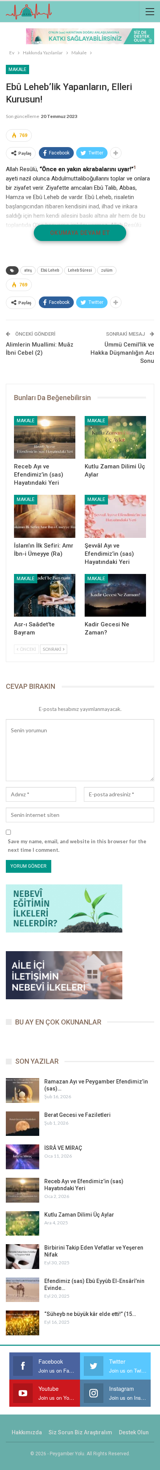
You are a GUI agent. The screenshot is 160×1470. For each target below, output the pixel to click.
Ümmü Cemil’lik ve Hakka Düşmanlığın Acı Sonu (122, 352)
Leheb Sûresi (80, 270)
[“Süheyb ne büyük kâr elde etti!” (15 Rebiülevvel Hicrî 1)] (22, 1323)
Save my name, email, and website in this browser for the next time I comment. (77, 845)
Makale (17, 69)
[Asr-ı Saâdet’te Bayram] (44, 595)
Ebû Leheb (50, 270)
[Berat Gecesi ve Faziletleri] (22, 1123)
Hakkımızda (27, 1432)
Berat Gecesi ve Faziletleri (77, 1115)
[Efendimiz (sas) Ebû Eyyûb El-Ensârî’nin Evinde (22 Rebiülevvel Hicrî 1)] (22, 1290)
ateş (28, 270)
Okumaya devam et (80, 233)
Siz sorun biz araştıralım (80, 1432)
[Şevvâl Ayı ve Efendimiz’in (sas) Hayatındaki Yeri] (115, 516)
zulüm (107, 270)
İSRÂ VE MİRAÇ (63, 1148)
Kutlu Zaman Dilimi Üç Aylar (79, 1215)
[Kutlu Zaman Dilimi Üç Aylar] (115, 437)
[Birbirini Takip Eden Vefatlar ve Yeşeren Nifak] (22, 1256)
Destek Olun (134, 1432)
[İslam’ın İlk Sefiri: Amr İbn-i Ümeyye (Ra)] (44, 516)
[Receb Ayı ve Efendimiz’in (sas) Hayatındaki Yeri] (44, 437)
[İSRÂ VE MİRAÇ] (22, 1156)
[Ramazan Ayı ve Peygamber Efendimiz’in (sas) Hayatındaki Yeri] (22, 1090)
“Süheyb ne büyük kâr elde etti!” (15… (90, 1314)
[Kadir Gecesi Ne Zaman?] (115, 595)
